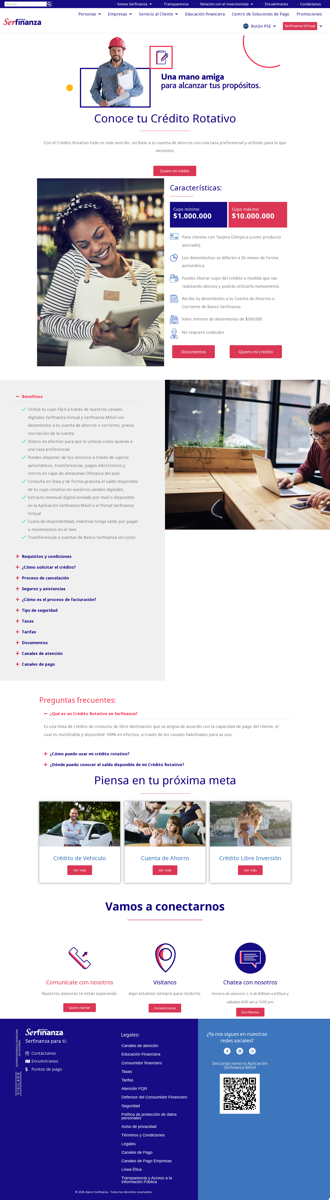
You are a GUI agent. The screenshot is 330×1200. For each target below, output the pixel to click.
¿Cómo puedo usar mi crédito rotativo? (90, 753)
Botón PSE (260, 26)
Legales (128, 1144)
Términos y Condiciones (143, 1135)
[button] (77, 396)
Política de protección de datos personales (149, 1116)
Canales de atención (42, 653)
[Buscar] (49, 4)
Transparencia (175, 4)
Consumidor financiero (141, 1063)
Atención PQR (134, 1088)
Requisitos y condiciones (47, 556)
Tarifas (29, 631)
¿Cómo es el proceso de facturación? (59, 599)
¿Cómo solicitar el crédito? (49, 567)
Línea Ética (131, 1169)
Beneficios (32, 396)
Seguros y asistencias (44, 588)
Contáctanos (309, 4)
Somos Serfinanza (131, 4)
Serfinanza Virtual (300, 25)
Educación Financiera (140, 1054)
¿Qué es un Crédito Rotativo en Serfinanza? (94, 713)
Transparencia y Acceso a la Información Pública (146, 1180)
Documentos (35, 642)
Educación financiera (205, 14)
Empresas (117, 14)
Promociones (309, 14)
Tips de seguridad (39, 610)
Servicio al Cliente (156, 14)
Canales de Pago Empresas (146, 1161)
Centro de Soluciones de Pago (260, 14)
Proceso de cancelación (45, 578)
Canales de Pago (136, 1152)
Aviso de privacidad (138, 1126)
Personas (87, 14)
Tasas (28, 621)
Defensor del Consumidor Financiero (154, 1097)
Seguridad (130, 1106)
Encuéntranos (275, 4)
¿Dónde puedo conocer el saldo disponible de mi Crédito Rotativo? (117, 764)
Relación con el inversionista (223, 4)
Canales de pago (38, 664)
